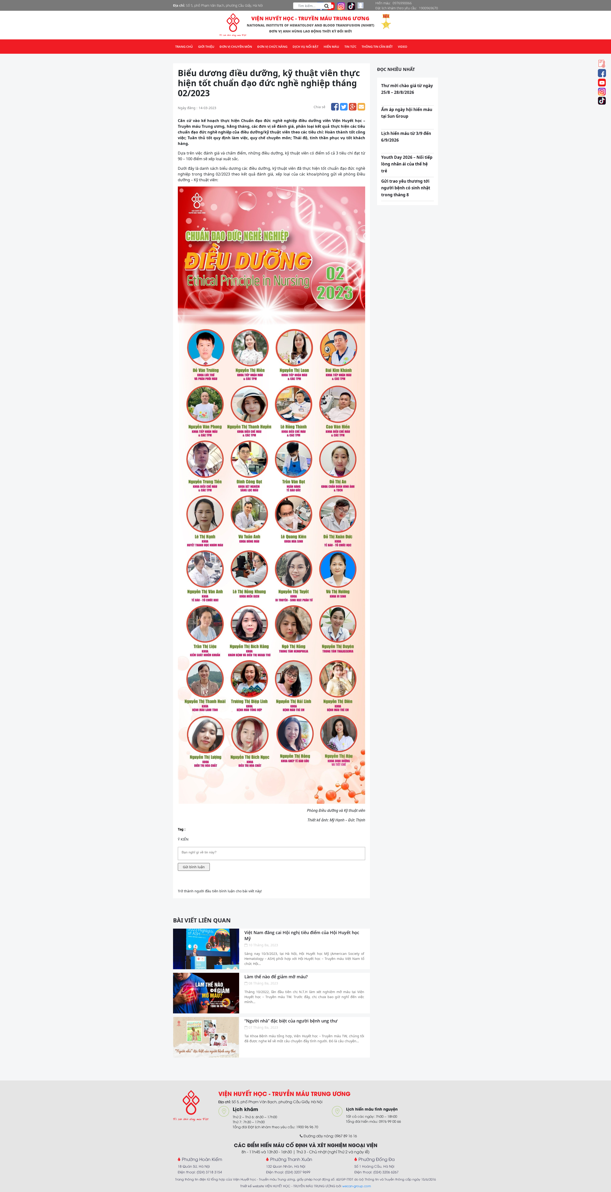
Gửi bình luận (194, 867)
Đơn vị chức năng (272, 46)
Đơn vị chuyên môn (236, 46)
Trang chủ (184, 46)
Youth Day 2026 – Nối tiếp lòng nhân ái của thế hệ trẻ (406, 164)
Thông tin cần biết (377, 46)
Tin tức (350, 46)
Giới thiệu (206, 46)
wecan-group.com (356, 1186)
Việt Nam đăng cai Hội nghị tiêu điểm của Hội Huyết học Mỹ (301, 935)
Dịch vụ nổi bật (305, 46)
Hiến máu (331, 46)
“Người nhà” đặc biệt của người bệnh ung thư (290, 1021)
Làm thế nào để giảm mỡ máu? (276, 976)
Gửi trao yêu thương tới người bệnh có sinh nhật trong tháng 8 (405, 188)
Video (402, 46)
